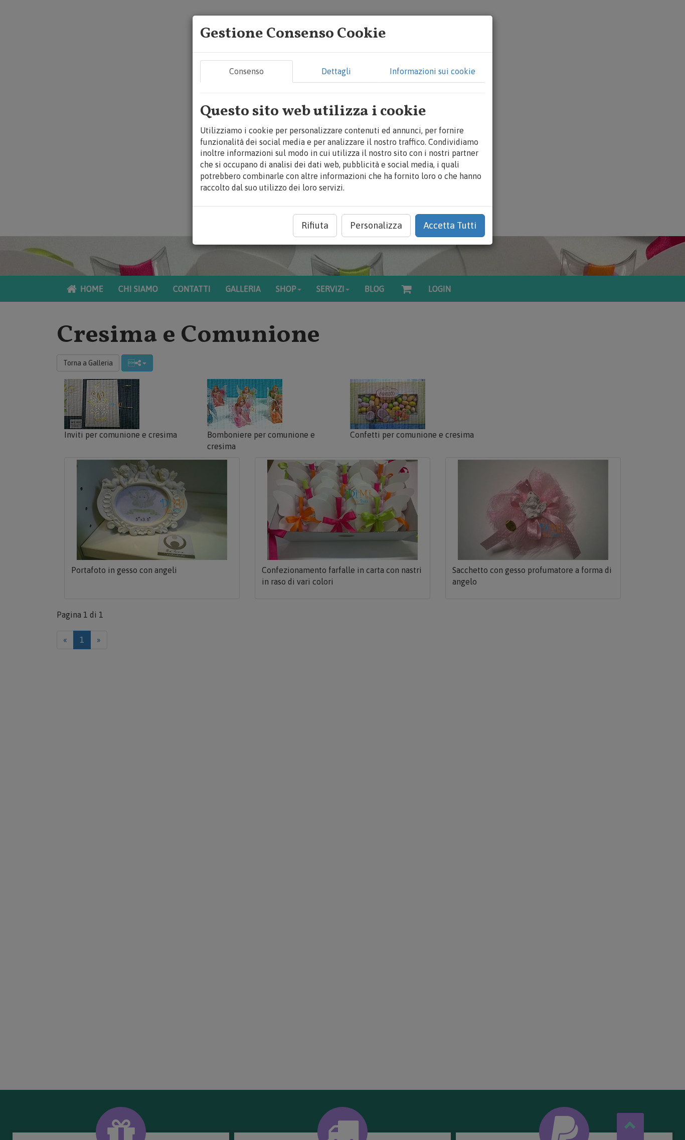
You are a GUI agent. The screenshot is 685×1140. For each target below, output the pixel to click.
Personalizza (376, 225)
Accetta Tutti (450, 225)
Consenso (246, 71)
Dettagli (336, 71)
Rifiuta (314, 225)
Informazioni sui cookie (432, 71)
